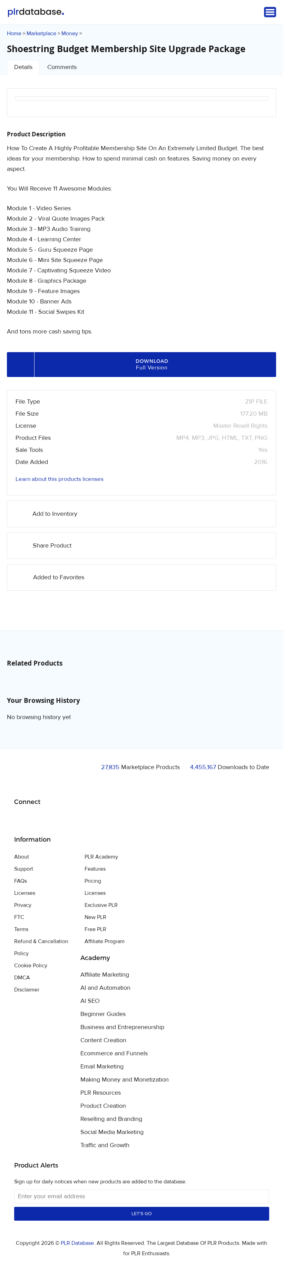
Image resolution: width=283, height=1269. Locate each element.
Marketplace (41, 33)
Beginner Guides (103, 1014)
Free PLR (95, 929)
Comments (62, 67)
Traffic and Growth (104, 1145)
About (21, 856)
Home (14, 33)
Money (69, 33)
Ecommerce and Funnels (114, 1053)
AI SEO (90, 1001)
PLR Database (36, 12)
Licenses (24, 893)
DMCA (22, 977)
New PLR (95, 917)
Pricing (93, 881)
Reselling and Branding (111, 1119)
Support (23, 868)
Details (23, 67)
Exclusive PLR (101, 905)
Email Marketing (102, 1067)
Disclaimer (26, 989)
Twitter (36, 819)
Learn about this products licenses (60, 479)
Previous (29, 107)
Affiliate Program (105, 941)
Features (95, 868)
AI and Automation (105, 988)
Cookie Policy (30, 965)
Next (253, 107)
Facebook (20, 819)
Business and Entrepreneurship (122, 1027)
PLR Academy (101, 856)
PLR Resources (100, 1093)
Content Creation (103, 1040)
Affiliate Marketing (104, 975)
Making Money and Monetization (124, 1080)
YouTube (69, 819)
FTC (19, 917)
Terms (21, 929)
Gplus (53, 819)
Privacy (22, 905)
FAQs (20, 881)
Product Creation (103, 1106)
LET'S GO (141, 1214)
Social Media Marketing (112, 1132)
